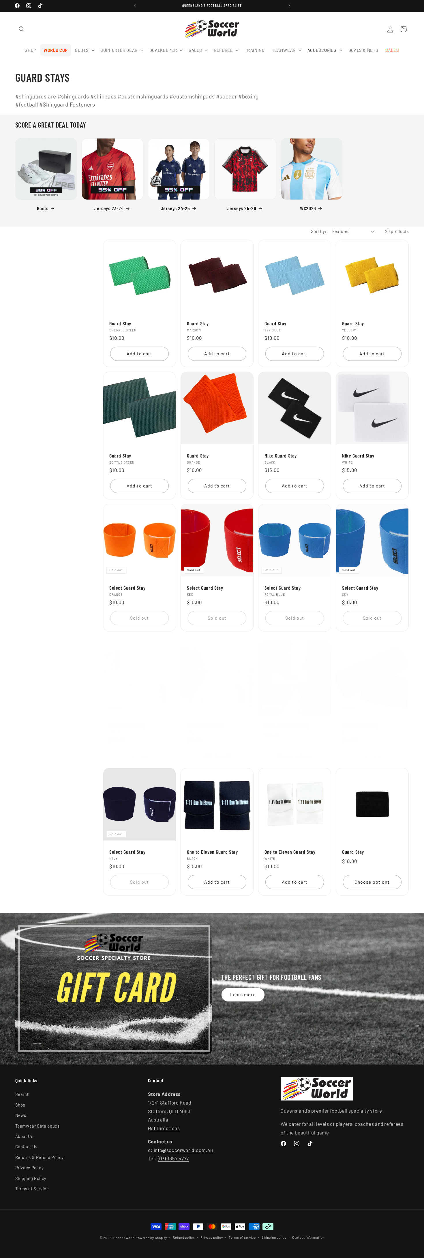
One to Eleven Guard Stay (212, 852)
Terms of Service (32, 1188)
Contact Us (26, 1146)
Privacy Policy (29, 1167)
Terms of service (242, 1238)
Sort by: (318, 231)
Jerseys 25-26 (241, 208)
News (21, 1115)
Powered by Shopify (151, 1238)
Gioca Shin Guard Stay (286, 726)
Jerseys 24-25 (175, 208)
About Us (24, 1136)
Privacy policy (211, 1238)
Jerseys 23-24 (108, 208)
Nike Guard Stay (280, 455)
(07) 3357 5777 (173, 1159)
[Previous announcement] (135, 6)
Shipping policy (274, 1238)
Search (22, 1094)
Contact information (308, 1238)
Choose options (294, 755)
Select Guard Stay (127, 588)
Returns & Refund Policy (39, 1157)
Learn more (243, 994)
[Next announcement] (289, 6)
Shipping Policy (30, 1178)
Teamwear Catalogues (37, 1125)
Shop (20, 1104)
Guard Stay (120, 323)
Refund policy (184, 1238)
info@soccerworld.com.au (183, 1150)
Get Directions (164, 1128)
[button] (22, 29)
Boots (42, 208)
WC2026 (308, 208)
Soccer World (124, 1238)
